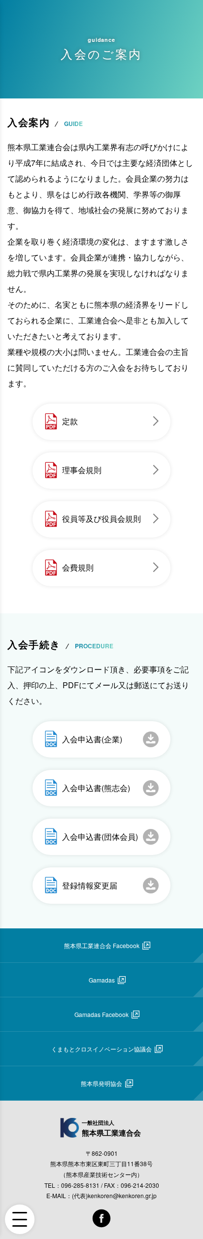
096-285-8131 (80, 1185)
